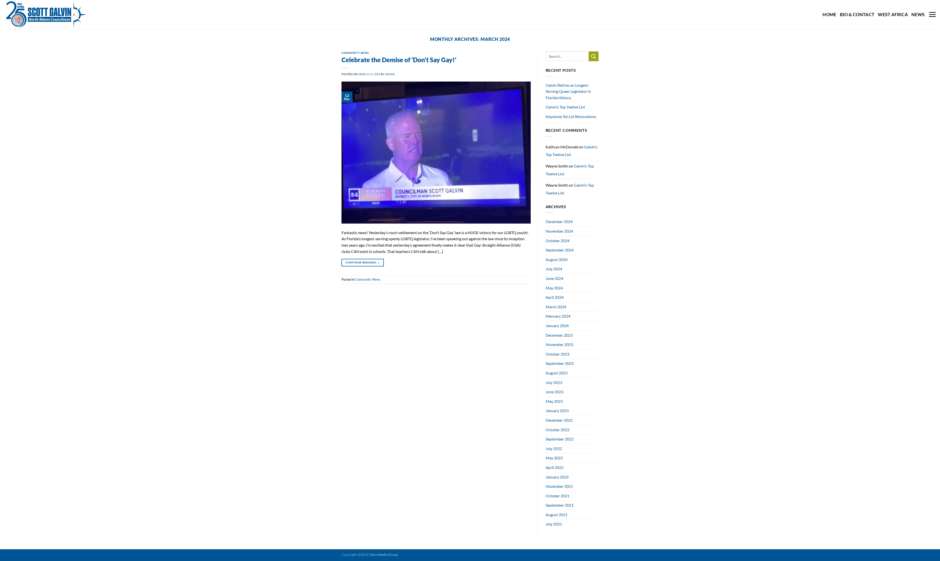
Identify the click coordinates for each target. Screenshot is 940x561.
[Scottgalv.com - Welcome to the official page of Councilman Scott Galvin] (54, 14)
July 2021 (554, 524)
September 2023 (560, 363)
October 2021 (557, 495)
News (918, 14)
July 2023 (554, 382)
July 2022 (554, 448)
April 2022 (555, 467)
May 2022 (554, 457)
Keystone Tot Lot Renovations (571, 116)
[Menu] (932, 14)
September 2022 (560, 439)
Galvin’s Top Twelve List (565, 107)
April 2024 (555, 297)
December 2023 (559, 335)
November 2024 (559, 231)
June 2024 (554, 278)
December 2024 (559, 221)
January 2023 (557, 410)
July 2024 (554, 268)
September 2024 (560, 250)
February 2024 (558, 316)
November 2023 (559, 344)
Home (829, 14)
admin (390, 74)
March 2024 (556, 306)
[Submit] (594, 56)
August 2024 (556, 259)
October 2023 (557, 354)
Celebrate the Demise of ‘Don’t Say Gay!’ (398, 59)
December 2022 (559, 420)
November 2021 (559, 486)
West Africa (893, 14)
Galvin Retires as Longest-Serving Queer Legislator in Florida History (568, 91)
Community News (355, 52)
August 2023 (556, 372)
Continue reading (362, 262)
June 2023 (554, 391)
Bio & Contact (857, 14)
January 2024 (557, 325)
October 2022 (557, 429)
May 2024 (554, 288)
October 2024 (557, 240)
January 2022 (557, 477)
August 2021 (556, 514)
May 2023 (554, 401)
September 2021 (560, 505)
